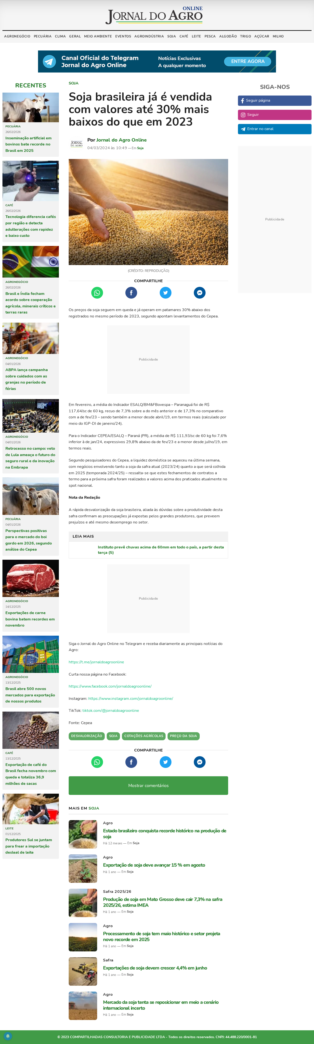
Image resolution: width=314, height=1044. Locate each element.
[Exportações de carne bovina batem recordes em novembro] (30, 578)
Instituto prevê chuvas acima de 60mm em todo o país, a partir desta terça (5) (161, 550)
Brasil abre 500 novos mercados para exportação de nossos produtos (30, 695)
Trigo (245, 36)
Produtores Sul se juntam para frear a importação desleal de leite (28, 846)
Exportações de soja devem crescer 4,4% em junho (155, 968)
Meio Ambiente (98, 36)
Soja (171, 36)
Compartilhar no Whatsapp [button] (97, 293)
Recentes (30, 85)
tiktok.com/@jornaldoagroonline (110, 710)
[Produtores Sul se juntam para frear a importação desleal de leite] (30, 809)
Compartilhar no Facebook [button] (131, 293)
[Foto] (148, 212)
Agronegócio (17, 36)
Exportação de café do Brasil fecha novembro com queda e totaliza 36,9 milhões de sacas (30, 774)
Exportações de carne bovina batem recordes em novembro (30, 619)
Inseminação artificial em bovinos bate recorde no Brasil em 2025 (28, 144)
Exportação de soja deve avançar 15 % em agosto (154, 865)
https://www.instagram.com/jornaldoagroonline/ (130, 698)
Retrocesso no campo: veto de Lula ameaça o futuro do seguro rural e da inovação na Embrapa (30, 458)
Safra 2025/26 (117, 891)
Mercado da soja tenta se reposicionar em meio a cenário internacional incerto (160, 1005)
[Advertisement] (148, 359)
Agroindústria (149, 36)
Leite (196, 36)
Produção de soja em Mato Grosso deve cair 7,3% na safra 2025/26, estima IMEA (162, 902)
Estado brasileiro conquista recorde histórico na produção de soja (164, 833)
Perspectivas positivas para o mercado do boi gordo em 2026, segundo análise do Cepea (28, 540)
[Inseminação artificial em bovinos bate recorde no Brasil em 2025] (30, 107)
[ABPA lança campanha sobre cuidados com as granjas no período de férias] (30, 338)
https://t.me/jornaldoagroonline (96, 662)
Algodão (228, 36)
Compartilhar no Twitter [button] (165, 293)
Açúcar (261, 36)
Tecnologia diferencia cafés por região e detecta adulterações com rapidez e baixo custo (30, 226)
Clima (60, 36)
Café (184, 36)
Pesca (210, 36)
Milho (278, 36)
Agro (108, 823)
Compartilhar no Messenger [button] (200, 293)
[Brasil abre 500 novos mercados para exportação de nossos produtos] (30, 654)
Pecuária (43, 36)
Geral (75, 36)
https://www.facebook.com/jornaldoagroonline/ (110, 686)
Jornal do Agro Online (121, 140)
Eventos (123, 36)
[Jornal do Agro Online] (154, 15)
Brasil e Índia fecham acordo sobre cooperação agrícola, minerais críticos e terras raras (30, 303)
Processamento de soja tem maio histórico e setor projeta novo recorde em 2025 (161, 936)
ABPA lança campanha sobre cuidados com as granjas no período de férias (26, 379)
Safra (108, 960)
